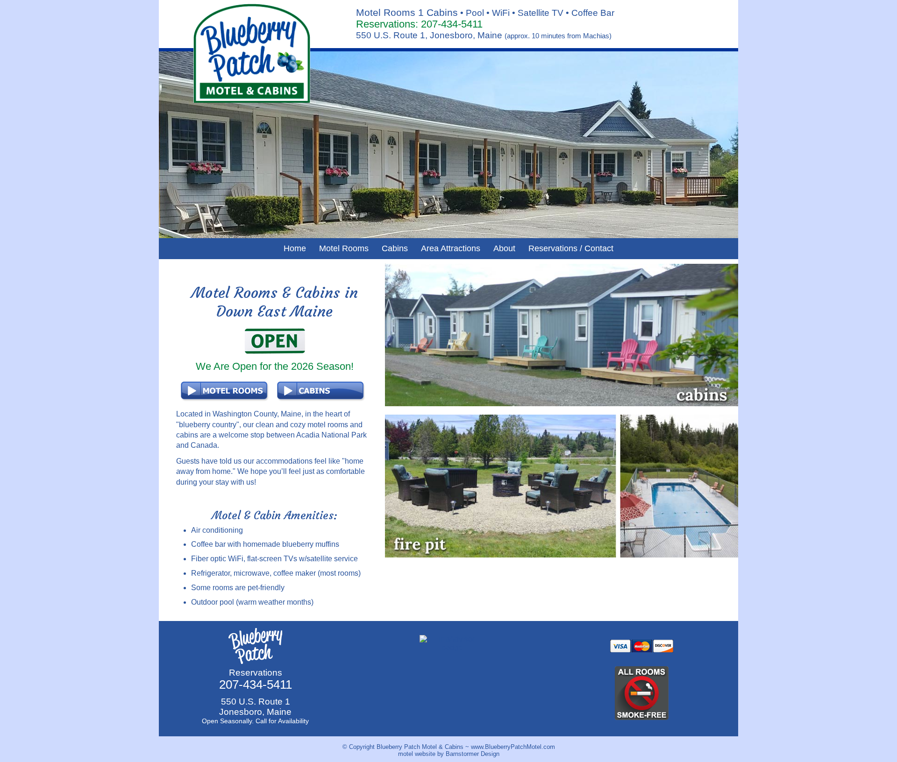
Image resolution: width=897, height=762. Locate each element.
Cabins (395, 248)
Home (295, 248)
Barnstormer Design (472, 753)
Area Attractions (450, 248)
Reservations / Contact (570, 248)
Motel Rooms (344, 248)
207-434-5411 (452, 24)
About (504, 248)
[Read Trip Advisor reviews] (452, 647)
